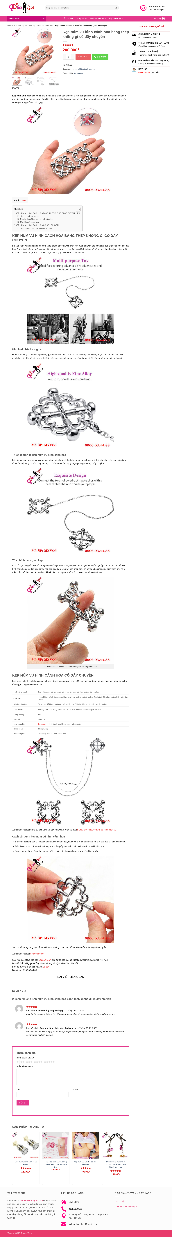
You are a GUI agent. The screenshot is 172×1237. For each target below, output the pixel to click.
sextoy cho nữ (37, 954)
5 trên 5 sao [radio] (49, 1062)
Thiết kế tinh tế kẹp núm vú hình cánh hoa (36, 219)
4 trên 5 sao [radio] (37, 1062)
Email (76, 1089)
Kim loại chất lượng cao (29, 216)
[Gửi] (116, 8)
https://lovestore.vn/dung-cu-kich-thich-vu (97, 830)
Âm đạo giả (68, 18)
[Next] (54, 51)
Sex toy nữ (22, 25)
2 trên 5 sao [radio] (21, 1062)
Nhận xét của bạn (25, 1066)
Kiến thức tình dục (97, 18)
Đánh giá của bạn (25, 1058)
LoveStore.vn (45, 960)
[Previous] (16, 51)
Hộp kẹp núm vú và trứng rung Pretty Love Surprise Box (56, 1164)
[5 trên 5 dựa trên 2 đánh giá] (96, 45)
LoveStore (11, 25)
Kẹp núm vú (78, 73)
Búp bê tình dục (115, 18)
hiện (24, 200)
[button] (26, 18)
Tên (19, 1089)
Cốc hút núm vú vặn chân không (26, 1163)
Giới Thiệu (120, 1201)
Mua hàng (83, 57)
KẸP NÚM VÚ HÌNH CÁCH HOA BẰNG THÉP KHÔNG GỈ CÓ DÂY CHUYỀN (48, 213)
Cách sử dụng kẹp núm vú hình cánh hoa (36, 228)
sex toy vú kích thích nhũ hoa (41, 25)
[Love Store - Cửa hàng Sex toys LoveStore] (24, 8)
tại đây (46, 967)
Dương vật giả (81, 18)
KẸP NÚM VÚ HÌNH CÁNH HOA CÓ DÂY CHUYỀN (37, 225)
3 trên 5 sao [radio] (28, 1062)
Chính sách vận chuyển (126, 1206)
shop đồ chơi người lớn (31, 1201)
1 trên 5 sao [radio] (17, 1062)
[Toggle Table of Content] (77, 209)
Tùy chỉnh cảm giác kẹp (29, 222)
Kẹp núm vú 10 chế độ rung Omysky (86, 1163)
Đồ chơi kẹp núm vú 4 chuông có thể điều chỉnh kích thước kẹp (115, 1164)
